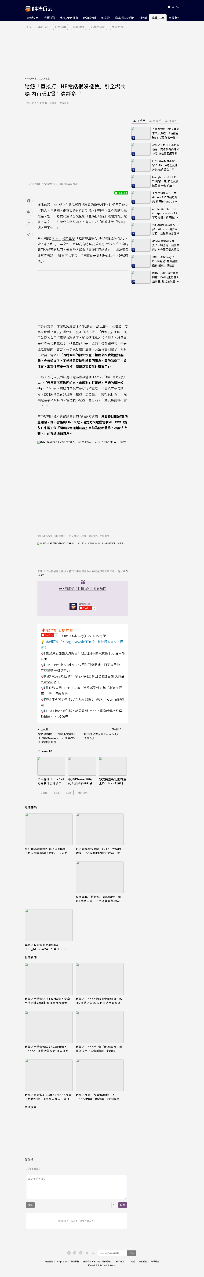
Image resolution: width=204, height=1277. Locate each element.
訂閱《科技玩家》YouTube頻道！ (85, 636)
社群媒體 (82, 792)
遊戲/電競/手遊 (124, 18)
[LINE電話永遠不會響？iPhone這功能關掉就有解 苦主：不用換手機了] (141, 165)
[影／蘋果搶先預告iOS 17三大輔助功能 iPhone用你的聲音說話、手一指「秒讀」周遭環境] (100, 829)
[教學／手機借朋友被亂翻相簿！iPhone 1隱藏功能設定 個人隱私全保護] (49, 1027)
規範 (30, 1205)
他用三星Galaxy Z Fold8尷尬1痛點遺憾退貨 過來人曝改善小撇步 (165, 261)
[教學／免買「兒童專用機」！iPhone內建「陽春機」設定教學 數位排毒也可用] (100, 1075)
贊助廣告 (31, 1107)
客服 (65, 1261)
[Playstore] (86, 1252)
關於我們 (143, 1261)
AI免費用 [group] (60, 27)
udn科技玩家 (30, 78)
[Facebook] (68, 1252)
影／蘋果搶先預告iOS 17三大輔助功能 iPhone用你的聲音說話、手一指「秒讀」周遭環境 (99, 851)
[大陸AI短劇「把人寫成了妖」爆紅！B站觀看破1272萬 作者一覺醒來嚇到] (141, 133)
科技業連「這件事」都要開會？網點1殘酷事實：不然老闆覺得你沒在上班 (99, 899)
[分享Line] (29, 212)
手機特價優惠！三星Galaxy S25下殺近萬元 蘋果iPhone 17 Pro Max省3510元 (164, 197)
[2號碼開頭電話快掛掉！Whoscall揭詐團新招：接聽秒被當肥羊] (141, 229)
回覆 (122, 1205)
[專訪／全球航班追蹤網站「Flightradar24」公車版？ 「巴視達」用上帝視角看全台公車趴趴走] (49, 925)
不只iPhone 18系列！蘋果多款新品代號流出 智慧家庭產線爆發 (81, 781)
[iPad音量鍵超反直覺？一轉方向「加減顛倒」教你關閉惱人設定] (141, 245)
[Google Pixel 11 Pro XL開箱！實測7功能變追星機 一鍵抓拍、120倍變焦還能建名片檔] (141, 181)
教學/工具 (158, 18)
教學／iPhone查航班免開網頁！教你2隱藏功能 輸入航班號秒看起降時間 (99, 1001)
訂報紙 (131, 1261)
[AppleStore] (92, 1252)
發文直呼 (68, 238)
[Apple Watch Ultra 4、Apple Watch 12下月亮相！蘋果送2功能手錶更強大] (141, 213)
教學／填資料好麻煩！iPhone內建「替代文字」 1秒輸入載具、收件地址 (48, 1097)
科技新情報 (176, 18)
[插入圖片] (114, 1205)
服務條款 (87, 1261)
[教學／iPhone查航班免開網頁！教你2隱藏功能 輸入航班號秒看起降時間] (100, 979)
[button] (173, 8)
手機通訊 (49, 18)
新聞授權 (75, 1261)
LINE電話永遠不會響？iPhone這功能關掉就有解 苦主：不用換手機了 (165, 165)
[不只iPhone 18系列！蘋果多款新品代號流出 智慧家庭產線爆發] (82, 766)
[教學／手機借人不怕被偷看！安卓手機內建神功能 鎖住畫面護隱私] (49, 979)
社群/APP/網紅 (69, 18)
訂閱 (131, 1253)
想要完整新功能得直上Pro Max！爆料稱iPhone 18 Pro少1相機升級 (112, 781)
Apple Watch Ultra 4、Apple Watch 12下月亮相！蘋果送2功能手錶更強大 (165, 213)
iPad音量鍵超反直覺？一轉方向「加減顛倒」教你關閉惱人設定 (165, 245)
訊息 (68, 792)
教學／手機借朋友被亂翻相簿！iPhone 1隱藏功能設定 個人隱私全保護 (48, 1049)
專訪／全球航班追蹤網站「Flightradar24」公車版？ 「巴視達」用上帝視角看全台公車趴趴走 (47, 947)
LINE (57, 792)
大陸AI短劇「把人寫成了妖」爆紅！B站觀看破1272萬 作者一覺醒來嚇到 (165, 133)
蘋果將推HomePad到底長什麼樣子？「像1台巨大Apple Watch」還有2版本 (50, 781)
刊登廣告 (49, 1261)
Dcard (44, 792)
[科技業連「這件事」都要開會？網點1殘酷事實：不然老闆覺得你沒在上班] (100, 877)
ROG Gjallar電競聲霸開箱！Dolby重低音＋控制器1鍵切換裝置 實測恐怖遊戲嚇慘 (165, 277)
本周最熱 (155, 121)
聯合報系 (120, 1261)
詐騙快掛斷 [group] (98, 27)
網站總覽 (155, 1261)
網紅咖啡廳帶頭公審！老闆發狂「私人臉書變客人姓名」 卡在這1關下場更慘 (47, 851)
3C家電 (105, 18)
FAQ (59, 1261)
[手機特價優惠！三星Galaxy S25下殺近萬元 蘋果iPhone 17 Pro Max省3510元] (141, 197)
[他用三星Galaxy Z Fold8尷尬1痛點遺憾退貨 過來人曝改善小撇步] (141, 261)
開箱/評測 (89, 18)
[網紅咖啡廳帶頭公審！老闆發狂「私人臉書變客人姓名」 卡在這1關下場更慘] (49, 829)
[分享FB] (29, 201)
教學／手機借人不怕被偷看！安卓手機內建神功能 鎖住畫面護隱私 (47, 1001)
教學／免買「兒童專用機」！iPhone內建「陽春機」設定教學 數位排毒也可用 (99, 1097)
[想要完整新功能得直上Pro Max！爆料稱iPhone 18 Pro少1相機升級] (113, 766)
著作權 (97, 1261)
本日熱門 (139, 121)
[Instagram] (74, 1252)
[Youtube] (169, 8)
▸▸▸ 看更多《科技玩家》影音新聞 (82, 588)
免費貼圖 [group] (117, 27)
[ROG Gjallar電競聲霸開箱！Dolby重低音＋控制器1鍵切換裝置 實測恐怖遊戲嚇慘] (141, 277)
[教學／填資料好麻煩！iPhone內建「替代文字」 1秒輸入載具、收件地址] (49, 1075)
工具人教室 (44, 78)
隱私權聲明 (107, 1261)
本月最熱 (171, 121)
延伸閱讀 (31, 807)
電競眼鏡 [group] (78, 27)
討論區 (29, 1159)
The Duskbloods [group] (37, 27)
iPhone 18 (44, 751)
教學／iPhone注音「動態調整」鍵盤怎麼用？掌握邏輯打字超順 (99, 1049)
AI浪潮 (143, 18)
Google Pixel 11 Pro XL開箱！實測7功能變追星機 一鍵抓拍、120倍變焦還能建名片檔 (165, 181)
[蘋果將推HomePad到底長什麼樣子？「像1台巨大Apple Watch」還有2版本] (51, 766)
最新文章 (33, 18)
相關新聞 (31, 957)
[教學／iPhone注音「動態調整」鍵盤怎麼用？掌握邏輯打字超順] (100, 1027)
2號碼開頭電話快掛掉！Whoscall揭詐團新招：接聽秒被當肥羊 (165, 229)
